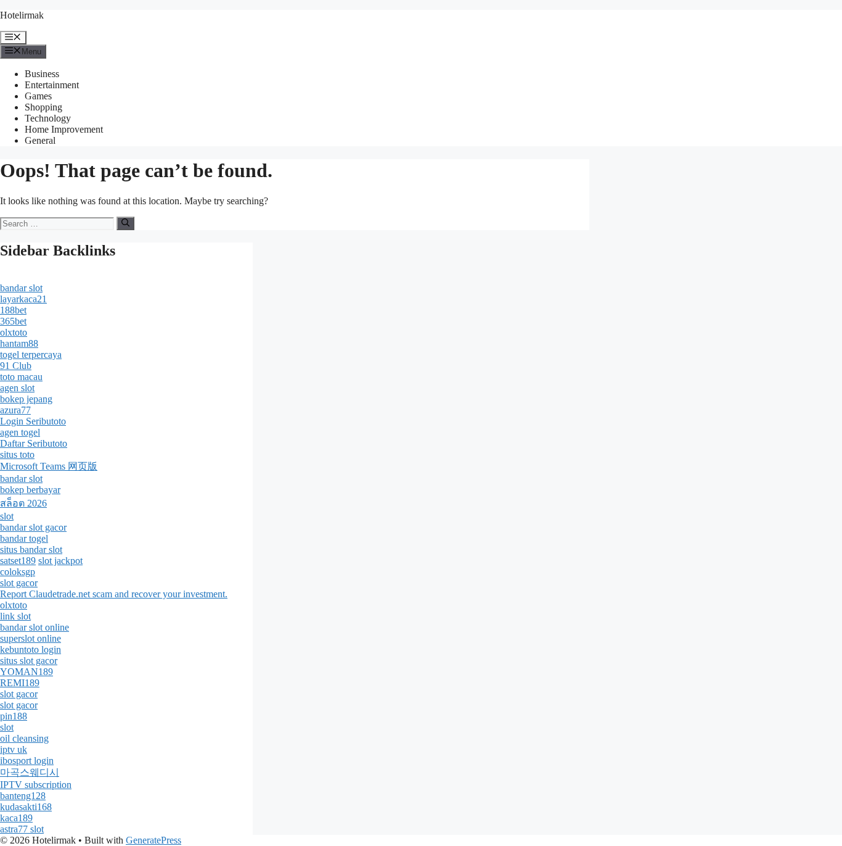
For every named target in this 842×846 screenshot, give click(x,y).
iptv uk (13, 749)
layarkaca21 (23, 299)
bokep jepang (26, 399)
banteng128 (23, 795)
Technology (48, 118)
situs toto (17, 454)
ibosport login (27, 760)
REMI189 (19, 683)
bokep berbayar (30, 489)
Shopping (43, 107)
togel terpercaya (31, 354)
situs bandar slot (31, 549)
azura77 (15, 410)
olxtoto (13, 332)
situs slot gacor (28, 660)
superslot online (30, 638)
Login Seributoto (33, 421)
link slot (15, 616)
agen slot (17, 388)
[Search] (125, 223)
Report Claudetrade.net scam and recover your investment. (113, 594)
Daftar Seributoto (33, 443)
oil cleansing (24, 738)
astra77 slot (22, 829)
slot (7, 516)
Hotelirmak (22, 15)
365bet (13, 321)
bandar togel (24, 538)
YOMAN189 (26, 671)
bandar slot (21, 288)
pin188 (13, 716)
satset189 (18, 560)
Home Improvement (64, 129)
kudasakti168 (26, 807)
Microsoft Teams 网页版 (48, 466)
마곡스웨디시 (29, 772)
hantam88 (19, 343)
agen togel (20, 432)
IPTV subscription (36, 784)
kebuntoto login (30, 649)
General (40, 140)
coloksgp (17, 571)
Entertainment (52, 85)
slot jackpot (60, 560)
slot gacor (19, 583)
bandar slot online (34, 627)
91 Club (15, 365)
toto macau (21, 376)
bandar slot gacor (33, 527)
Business (42, 73)
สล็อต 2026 (23, 503)
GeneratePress (153, 840)
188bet (13, 310)
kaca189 (16, 818)
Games (38, 96)
